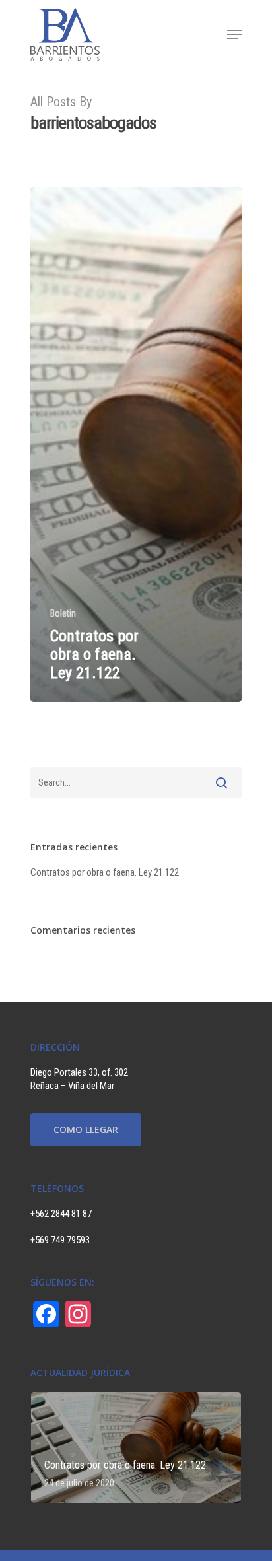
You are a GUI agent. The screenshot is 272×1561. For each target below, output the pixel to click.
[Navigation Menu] (234, 34)
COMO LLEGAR (85, 1129)
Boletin (63, 613)
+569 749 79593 (60, 1240)
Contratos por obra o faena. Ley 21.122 (104, 872)
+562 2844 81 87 (61, 1214)
